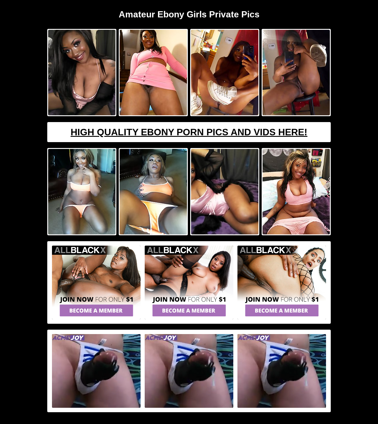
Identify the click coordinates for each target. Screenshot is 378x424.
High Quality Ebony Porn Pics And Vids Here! (189, 132)
